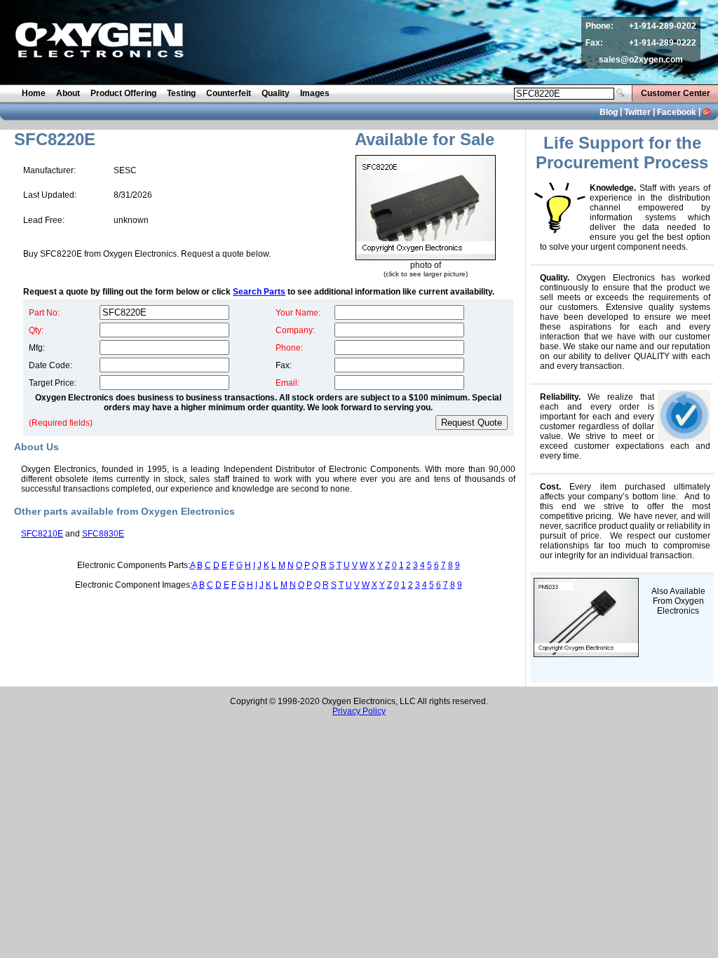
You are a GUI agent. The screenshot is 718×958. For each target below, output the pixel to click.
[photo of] (425, 257)
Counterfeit (228, 93)
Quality (276, 93)
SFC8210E (42, 534)
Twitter (637, 112)
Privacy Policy (359, 711)
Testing (181, 93)
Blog (609, 112)
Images (315, 93)
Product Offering (123, 93)
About (68, 93)
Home (34, 93)
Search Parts (259, 292)
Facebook (676, 112)
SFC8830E (103, 534)
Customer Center (675, 93)
